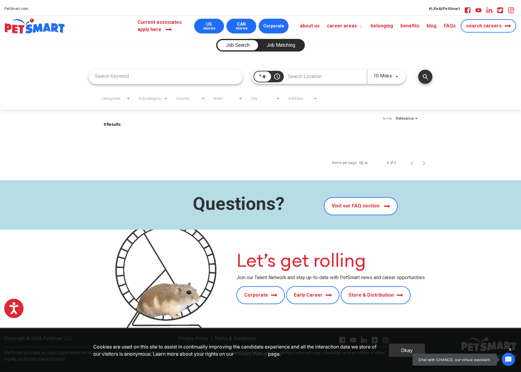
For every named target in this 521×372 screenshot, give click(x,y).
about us (310, 26)
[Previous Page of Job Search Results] (412, 163)
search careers (484, 26)
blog (432, 26)
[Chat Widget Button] (508, 359)
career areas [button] (342, 26)
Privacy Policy (251, 354)
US (209, 26)
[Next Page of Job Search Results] (424, 163)
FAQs (450, 26)
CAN (241, 26)
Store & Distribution (371, 295)
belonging (382, 26)
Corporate (273, 26)
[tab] (237, 45)
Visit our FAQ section (356, 206)
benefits (409, 26)
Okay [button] (407, 350)
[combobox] (166, 76)
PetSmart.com (16, 9)
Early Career (308, 295)
